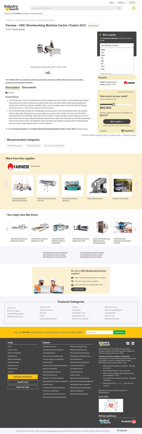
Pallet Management (76, 359)
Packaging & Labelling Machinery (80, 356)
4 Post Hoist (11, 308)
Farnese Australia (18, 29)
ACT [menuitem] (103, 66)
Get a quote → (116, 121)
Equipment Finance (46, 310)
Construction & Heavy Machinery (53, 356)
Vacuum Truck (109, 316)
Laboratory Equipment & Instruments (54, 394)
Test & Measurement (76, 369)
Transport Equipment (76, 372)
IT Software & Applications (51, 391)
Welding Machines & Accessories (80, 384)
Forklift (42, 316)
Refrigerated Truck (78, 316)
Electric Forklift (45, 307)
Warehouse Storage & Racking (79, 378)
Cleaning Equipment (49, 353)
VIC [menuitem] (102, 52)
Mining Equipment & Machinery (79, 353)
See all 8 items (35, 166)
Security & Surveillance (77, 366)
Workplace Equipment (77, 391)
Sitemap (10, 372)
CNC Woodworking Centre (46, 20)
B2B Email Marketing (14, 359)
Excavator (43, 313)
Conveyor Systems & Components (53, 359)
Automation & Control (49, 347)
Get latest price (93, 25)
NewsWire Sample (13, 362)
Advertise (132, 2)
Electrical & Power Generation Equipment (55, 366)
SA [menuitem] (102, 58)
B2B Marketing (12, 356)
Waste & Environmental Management (81, 381)
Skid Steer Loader (111, 307)
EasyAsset (120, 383)
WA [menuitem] (102, 61)
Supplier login (22, 382)
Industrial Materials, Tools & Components (55, 381)
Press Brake (76, 310)
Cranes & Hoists (48, 362)
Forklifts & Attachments (50, 375)
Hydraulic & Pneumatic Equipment (53, 378)
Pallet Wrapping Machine (48, 319)
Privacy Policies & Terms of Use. (53, 431)
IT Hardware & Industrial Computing (54, 388)
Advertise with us (13, 366)
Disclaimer (103, 131)
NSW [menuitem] (103, 50)
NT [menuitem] (102, 63)
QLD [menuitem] (103, 55)
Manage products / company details (108, 135)
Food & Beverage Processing (51, 372)
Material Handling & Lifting (78, 347)
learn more (78, 289)
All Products (9, 20)
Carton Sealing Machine (15, 314)
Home (10, 347)
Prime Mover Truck (78, 313)
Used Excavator (110, 313)
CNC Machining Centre (15, 317)
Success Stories (13, 369)
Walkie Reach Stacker (112, 319)
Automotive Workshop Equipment (53, 350)
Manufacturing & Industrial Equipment (54, 397)
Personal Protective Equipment (79, 362)
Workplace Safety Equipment (79, 394)
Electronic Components (50, 369)
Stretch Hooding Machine (113, 310)
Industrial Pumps (48, 384)
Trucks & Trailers (75, 375)
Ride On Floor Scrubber (80, 319)
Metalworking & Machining (78, 350)
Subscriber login (22, 387)
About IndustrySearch (14, 353)
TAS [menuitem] (102, 69)
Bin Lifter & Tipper (13, 311)
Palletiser (75, 307)
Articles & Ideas (12, 350)
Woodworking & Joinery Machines (25, 20)
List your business (23, 376)
